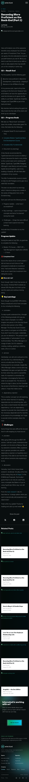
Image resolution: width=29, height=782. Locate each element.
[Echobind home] (6, 746)
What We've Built (5, 758)
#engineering (11, 11)
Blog (18, 769)
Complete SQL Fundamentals (13, 145)
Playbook (13, 769)
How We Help (4, 760)
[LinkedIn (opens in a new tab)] (16, 778)
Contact (3, 769)
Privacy (2, 778)
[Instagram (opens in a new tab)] (23, 778)
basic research (11, 492)
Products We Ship (5, 763)
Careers (23, 769)
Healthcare (18, 758)
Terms (6, 778)
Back (4, 9)
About (8, 769)
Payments (17, 760)
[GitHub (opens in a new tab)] (19, 778)
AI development (19, 763)
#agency (17, 11)
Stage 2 (19, 474)
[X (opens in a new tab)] (26, 778)
